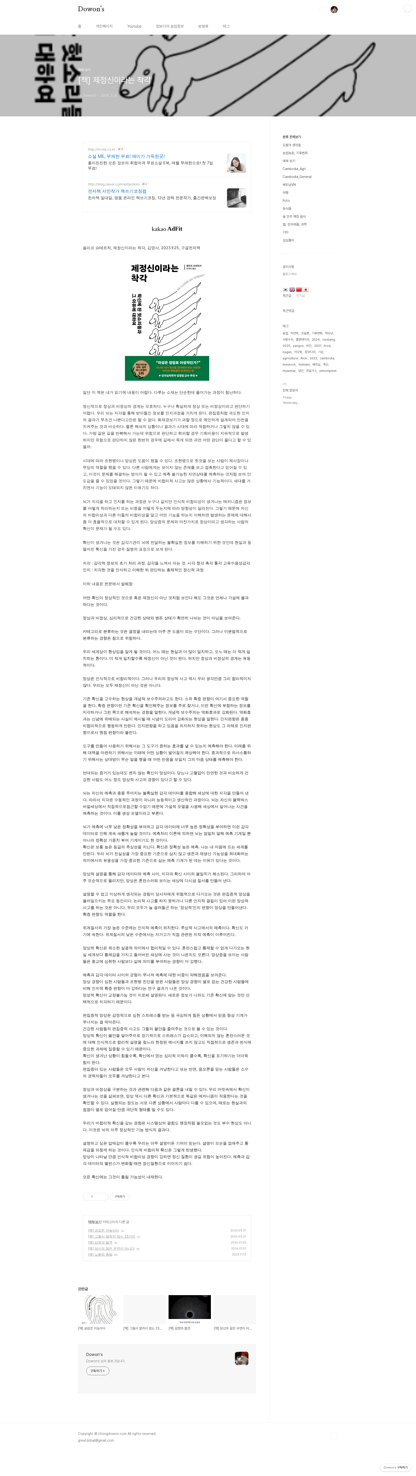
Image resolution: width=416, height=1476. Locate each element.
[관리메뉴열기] (407, 8)
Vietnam (304, 364)
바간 (309, 346)
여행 (285, 193)
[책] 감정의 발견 (100, 1242)
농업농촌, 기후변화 (295, 153)
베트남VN (289, 185)
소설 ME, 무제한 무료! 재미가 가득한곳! (126, 156)
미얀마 (295, 333)
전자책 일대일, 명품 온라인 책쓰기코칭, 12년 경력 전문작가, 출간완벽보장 (152, 197)
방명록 (203, 26)
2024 (316, 339)
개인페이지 (104, 26)
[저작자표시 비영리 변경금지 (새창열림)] (135, 1197)
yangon (298, 346)
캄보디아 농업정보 (170, 26)
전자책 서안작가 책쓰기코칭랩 (117, 191)
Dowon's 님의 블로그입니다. (105, 1361)
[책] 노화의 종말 (100, 1254)
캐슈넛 (329, 333)
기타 (285, 232)
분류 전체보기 (292, 137)
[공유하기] (97, 1196)
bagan (287, 352)
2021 (317, 346)
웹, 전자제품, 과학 (295, 224)
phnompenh (328, 371)
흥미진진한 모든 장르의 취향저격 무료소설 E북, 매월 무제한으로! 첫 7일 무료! (150, 165)
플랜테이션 (302, 339)
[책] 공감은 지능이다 (103, 1230)
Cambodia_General (297, 177)
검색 (323, 9)
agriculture (290, 358)
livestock (289, 364)
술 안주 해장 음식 (294, 216)
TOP (334, 1435)
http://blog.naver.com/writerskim (113, 184)
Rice (304, 358)
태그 (226, 26)
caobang (328, 339)
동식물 (287, 208)
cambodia (327, 358)
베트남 (316, 364)
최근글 (287, 296)
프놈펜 (305, 333)
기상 (320, 352)
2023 (313, 358)
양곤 (301, 371)
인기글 (300, 296)
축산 (325, 364)
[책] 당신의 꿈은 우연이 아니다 (111, 1248)
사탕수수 (288, 339)
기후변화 (317, 333)
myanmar (289, 371)
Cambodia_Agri (294, 169)
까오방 (298, 352)
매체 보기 (94, 1222)
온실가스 (311, 371)
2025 (286, 346)
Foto (286, 201)
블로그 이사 (290, 274)
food (327, 346)
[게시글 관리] (103, 1196)
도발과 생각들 (292, 145)
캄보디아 (310, 352)
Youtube (134, 26)
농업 (285, 333)
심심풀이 (288, 240)
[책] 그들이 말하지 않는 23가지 (111, 1236)
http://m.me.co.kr (101, 149)
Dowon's (91, 9)
